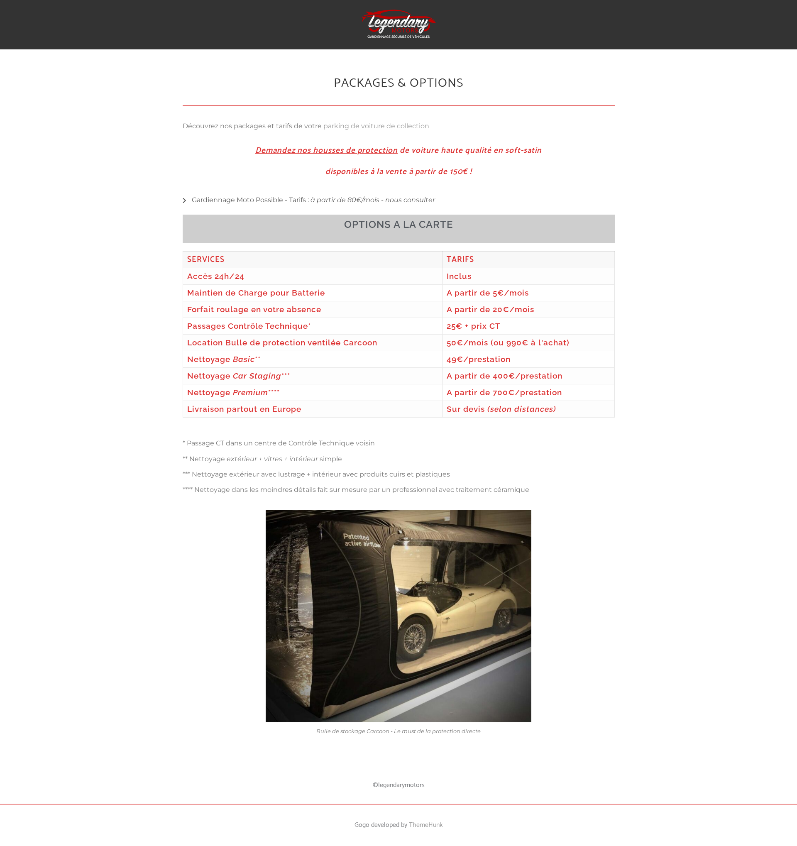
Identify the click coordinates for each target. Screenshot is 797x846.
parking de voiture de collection (376, 126)
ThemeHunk (426, 825)
